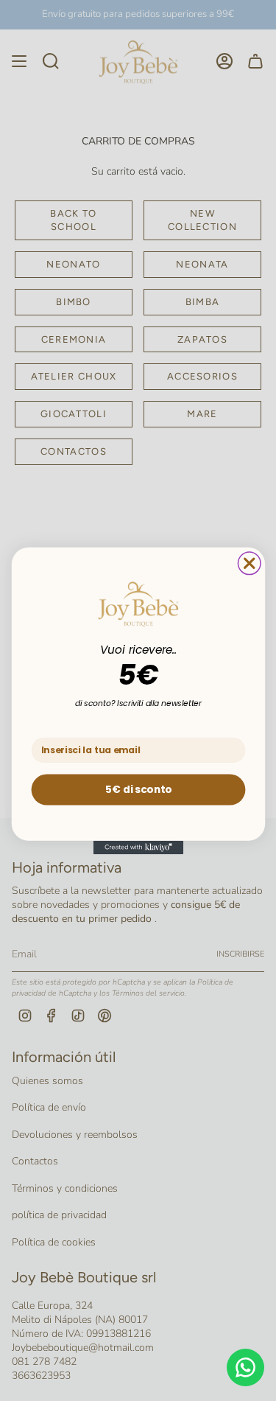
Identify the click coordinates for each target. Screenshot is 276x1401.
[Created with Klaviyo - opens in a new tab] (138, 846)
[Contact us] (245, 1367)
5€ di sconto (138, 789)
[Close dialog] (249, 562)
